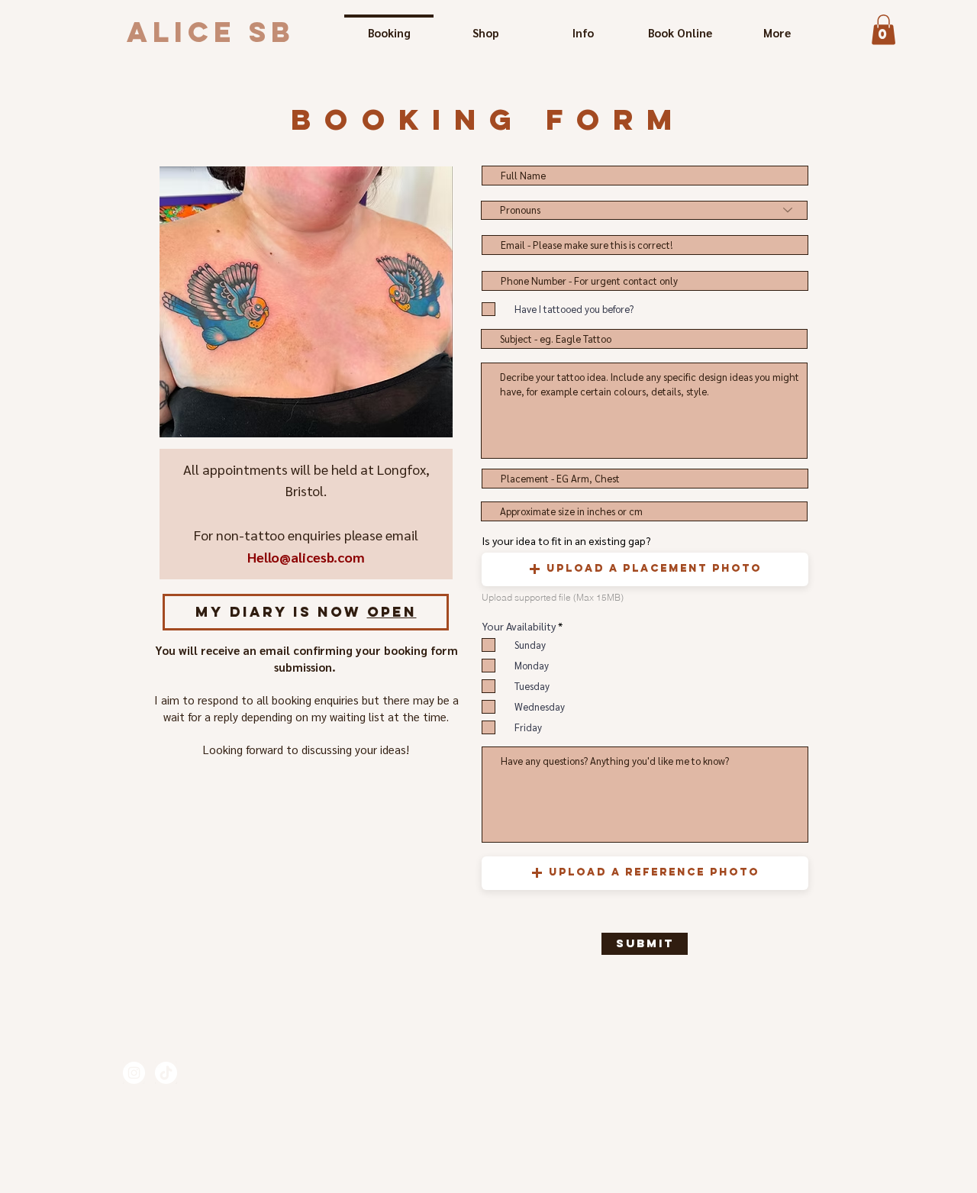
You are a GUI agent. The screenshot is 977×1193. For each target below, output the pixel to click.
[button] (883, 29)
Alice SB (211, 32)
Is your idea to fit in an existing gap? (566, 540)
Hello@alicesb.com (306, 557)
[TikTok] (166, 1073)
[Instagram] (134, 1073)
